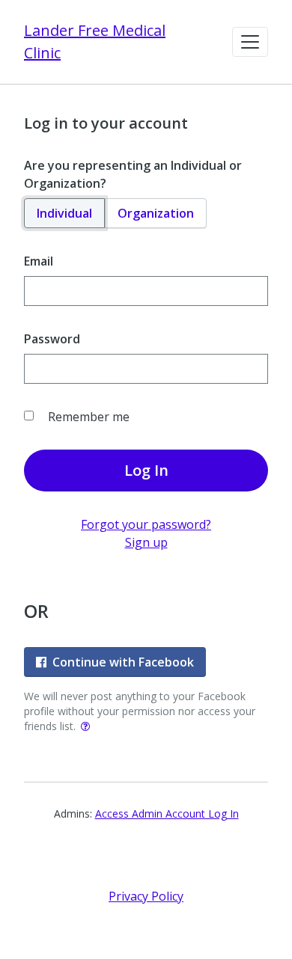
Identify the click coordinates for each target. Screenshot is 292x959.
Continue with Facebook (123, 662)
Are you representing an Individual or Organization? (133, 174)
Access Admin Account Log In (167, 813)
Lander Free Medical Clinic (94, 41)
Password (52, 339)
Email (38, 261)
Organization (156, 213)
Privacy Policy (146, 896)
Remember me (89, 416)
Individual (64, 213)
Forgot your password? (146, 524)
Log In (146, 470)
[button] (250, 42)
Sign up (146, 542)
